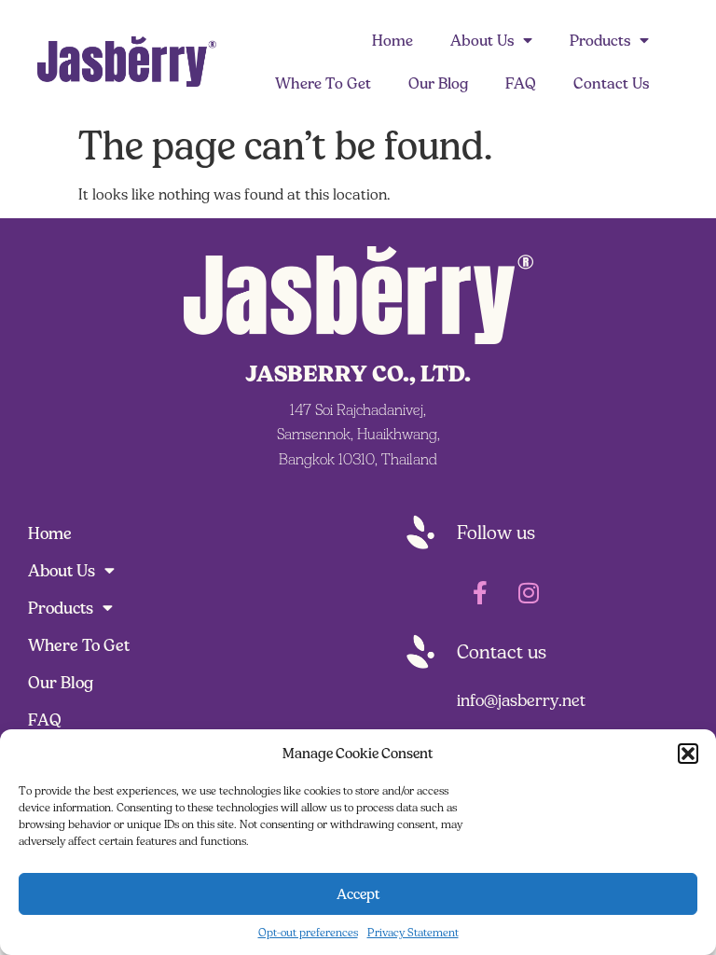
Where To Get (323, 83)
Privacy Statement (413, 932)
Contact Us (611, 83)
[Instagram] (528, 592)
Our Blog (438, 83)
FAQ (520, 83)
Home (392, 40)
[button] (688, 753)
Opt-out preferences (308, 932)
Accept (358, 894)
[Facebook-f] (480, 592)
